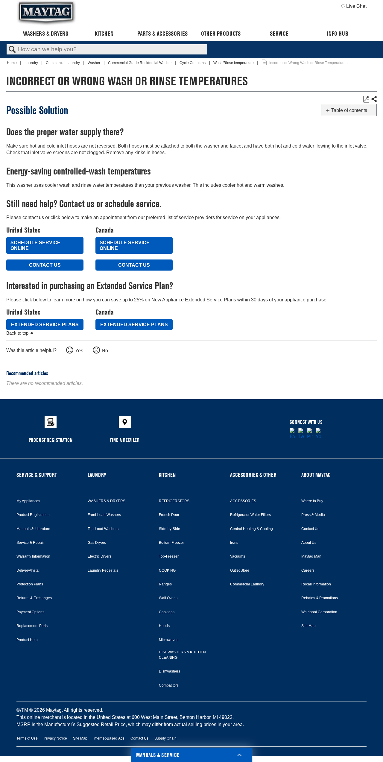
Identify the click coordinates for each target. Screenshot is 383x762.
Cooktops (166, 612)
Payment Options (30, 612)
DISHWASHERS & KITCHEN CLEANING (182, 655)
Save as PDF (366, 99)
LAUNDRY (97, 475)
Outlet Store (239, 570)
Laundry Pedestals (103, 570)
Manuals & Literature (33, 529)
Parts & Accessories (162, 33)
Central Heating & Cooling (251, 529)
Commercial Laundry (63, 63)
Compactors (169, 685)
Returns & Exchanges (34, 598)
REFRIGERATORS (174, 501)
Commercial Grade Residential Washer (140, 63)
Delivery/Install (28, 570)
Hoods (164, 626)
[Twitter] (301, 434)
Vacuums (237, 556)
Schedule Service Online (35, 245)
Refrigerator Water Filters (250, 515)
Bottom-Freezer (171, 543)
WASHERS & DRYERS (106, 501)
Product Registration (33, 515)
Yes (79, 350)
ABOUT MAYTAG (316, 475)
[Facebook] (292, 434)
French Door (169, 515)
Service (279, 33)
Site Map (308, 626)
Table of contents (349, 110)
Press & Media (313, 515)
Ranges (165, 584)
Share (374, 99)
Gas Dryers (97, 543)
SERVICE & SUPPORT (36, 475)
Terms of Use (27, 737)
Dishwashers (169, 671)
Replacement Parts (32, 626)
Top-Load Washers (103, 529)
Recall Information (316, 584)
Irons (234, 543)
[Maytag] (46, 13)
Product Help (27, 640)
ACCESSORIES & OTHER (253, 475)
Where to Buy (312, 501)
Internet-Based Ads (108, 737)
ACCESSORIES (243, 501)
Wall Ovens (168, 598)
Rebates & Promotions (319, 598)
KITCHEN (167, 475)
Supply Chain (165, 737)
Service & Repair (30, 543)
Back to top (17, 333)
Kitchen (104, 33)
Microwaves (168, 640)
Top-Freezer (169, 556)
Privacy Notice (55, 737)
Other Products (221, 33)
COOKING (167, 570)
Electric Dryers (99, 556)
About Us (308, 543)
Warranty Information (33, 556)
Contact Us (45, 265)
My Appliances (28, 501)
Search (12, 50)
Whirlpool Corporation (319, 612)
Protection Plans (29, 584)
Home (12, 63)
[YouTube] (318, 434)
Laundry (32, 63)
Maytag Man (311, 556)
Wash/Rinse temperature (234, 63)
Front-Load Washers (104, 515)
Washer (94, 63)
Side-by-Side (169, 529)
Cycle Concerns (193, 63)
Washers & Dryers (45, 33)
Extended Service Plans (45, 324)
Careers (307, 570)
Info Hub (337, 33)
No (105, 350)
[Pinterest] (310, 434)
